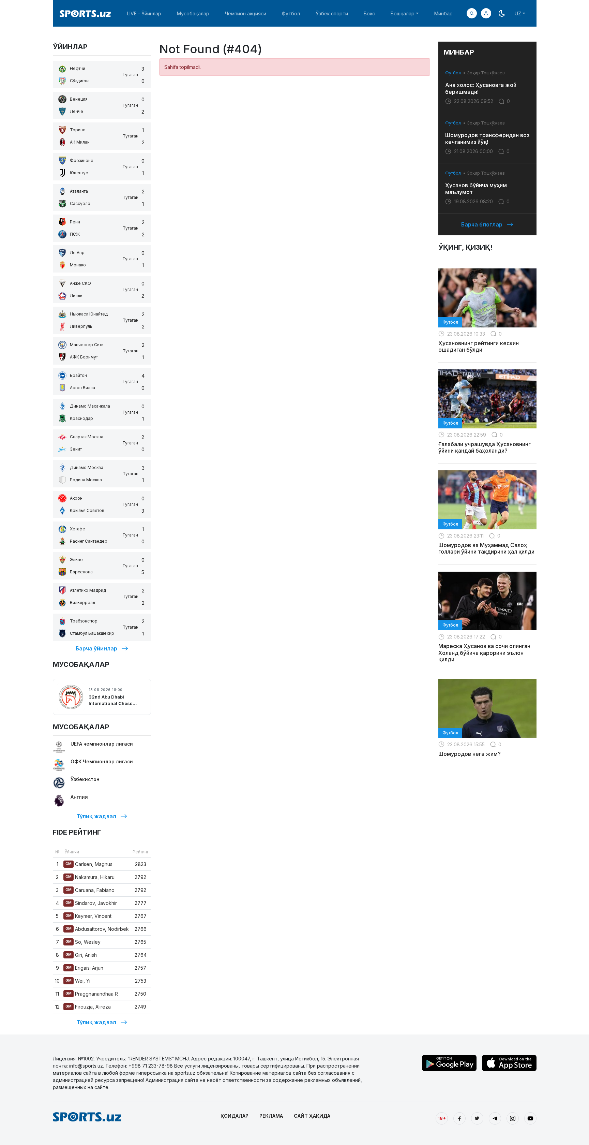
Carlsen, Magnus (88, 864)
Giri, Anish (81, 955)
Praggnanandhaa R (91, 994)
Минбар (443, 13)
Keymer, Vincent (88, 916)
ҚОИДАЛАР (234, 1116)
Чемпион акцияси (245, 13)
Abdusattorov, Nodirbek (97, 929)
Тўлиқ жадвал (96, 816)
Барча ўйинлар (96, 648)
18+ (442, 1118)
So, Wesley (83, 942)
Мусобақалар (193, 13)
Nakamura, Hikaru (90, 877)
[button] (486, 13)
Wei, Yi (77, 981)
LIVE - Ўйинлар (144, 13)
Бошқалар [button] (402, 13)
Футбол (291, 13)
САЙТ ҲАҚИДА (312, 1116)
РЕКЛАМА (271, 1116)
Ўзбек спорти (332, 13)
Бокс (369, 13)
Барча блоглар (481, 224)
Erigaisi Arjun (84, 968)
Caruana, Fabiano (90, 890)
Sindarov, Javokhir (91, 903)
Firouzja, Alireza (88, 1007)
